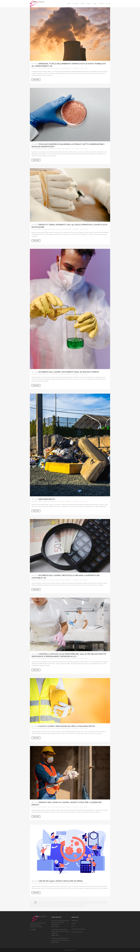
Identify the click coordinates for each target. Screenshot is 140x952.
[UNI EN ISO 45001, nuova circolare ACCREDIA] (70, 851)
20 (31, 905)
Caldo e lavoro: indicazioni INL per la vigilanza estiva (66, 726)
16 (93, 902)
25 (50, 905)
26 (54, 905)
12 (77, 902)
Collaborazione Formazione (78, 929)
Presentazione (74, 920)
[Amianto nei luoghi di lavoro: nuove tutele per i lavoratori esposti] (70, 772)
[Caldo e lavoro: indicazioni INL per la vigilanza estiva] (70, 700)
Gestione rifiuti (47, 499)
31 (74, 905)
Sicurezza (57, 68)
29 (66, 905)
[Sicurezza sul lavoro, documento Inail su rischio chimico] (70, 309)
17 (97, 902)
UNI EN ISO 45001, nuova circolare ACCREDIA (61, 881)
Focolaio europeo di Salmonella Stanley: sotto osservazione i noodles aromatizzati (60, 931)
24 (47, 905)
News (53, 68)
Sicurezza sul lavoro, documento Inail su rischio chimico (68, 372)
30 (70, 905)
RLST (72, 926)
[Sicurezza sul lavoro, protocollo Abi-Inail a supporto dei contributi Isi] (70, 545)
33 (81, 905)
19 (105, 902)
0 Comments (75, 68)
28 (62, 905)
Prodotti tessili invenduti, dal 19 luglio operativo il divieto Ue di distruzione (60, 939)
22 (39, 905)
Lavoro (49, 68)
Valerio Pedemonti (66, 68)
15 (89, 902)
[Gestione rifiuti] (70, 445)
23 (43, 905)
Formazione (44, 68)
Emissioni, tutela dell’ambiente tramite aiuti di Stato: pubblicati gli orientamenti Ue (60, 922)
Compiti (73, 923)
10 (70, 902)
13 (81, 902)
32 (78, 905)
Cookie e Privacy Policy (77, 932)
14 (85, 902)
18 (101, 902)
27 (58, 905)
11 (74, 902)
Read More (36, 79)
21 (35, 905)
